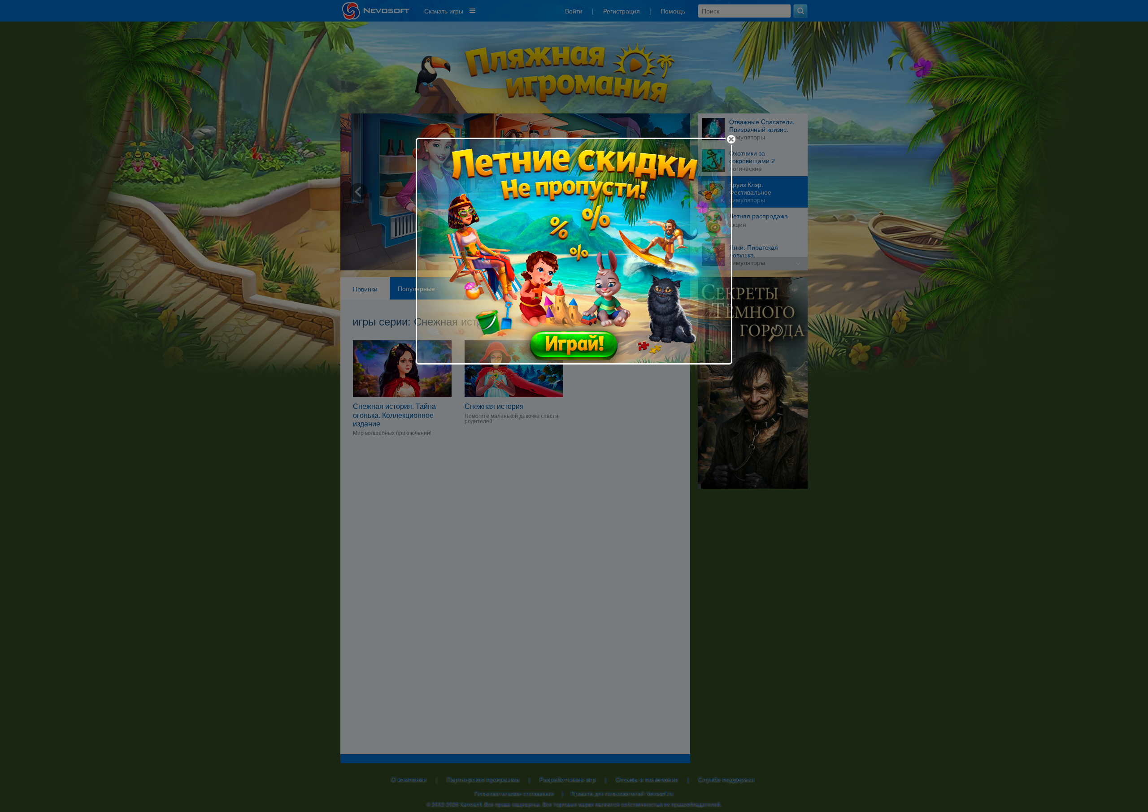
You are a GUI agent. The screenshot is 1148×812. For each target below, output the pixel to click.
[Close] (731, 139)
